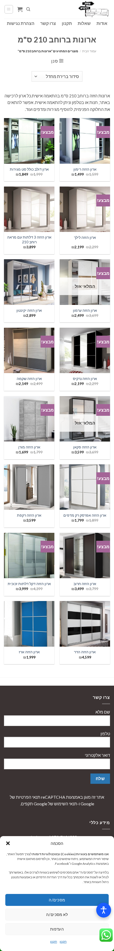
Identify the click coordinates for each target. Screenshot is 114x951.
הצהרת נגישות (20, 23)
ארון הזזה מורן (29, 447)
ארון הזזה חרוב (84, 584)
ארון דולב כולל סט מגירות (29, 169)
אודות (102, 23)
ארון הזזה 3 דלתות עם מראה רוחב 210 (29, 239)
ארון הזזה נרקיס (85, 379)
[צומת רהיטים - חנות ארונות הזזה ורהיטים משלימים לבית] (83, 9)
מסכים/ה (57, 899)
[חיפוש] (28, 9)
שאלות (84, 23)
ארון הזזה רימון (85, 169)
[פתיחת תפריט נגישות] (103, 910)
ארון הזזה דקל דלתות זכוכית (29, 584)
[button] (8, 843)
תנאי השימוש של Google (55, 803)
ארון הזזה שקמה (29, 379)
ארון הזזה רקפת (29, 515)
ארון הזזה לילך (85, 237)
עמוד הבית (89, 51)
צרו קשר (48, 23)
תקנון (63, 942)
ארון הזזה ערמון (85, 310)
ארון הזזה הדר (85, 652)
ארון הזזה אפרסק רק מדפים (84, 515)
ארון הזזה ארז (29, 652)
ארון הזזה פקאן (85, 447)
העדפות (57, 929)
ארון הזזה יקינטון (29, 310)
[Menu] (9, 9)
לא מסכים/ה (57, 914)
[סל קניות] (20, 9)
